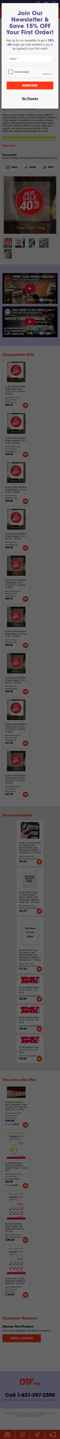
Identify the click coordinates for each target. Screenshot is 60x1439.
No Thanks (30, 98)
